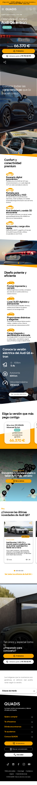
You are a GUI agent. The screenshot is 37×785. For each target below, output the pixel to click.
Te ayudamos (9, 732)
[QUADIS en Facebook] (18, 764)
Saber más (26, 3)
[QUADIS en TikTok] (8, 764)
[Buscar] (34, 9)
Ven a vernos (19, 481)
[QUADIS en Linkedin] (13, 764)
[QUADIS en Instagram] (23, 764)
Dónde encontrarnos (12, 727)
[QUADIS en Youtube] (29, 764)
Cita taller (20, 755)
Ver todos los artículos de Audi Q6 (18, 574)
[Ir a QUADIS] (15, 9)
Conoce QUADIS (11, 737)
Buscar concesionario (20, 749)
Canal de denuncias (21, 774)
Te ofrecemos (10, 722)
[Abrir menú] (2, 9)
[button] (2, 140)
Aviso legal (21, 771)
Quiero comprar (11, 717)
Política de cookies (10, 771)
